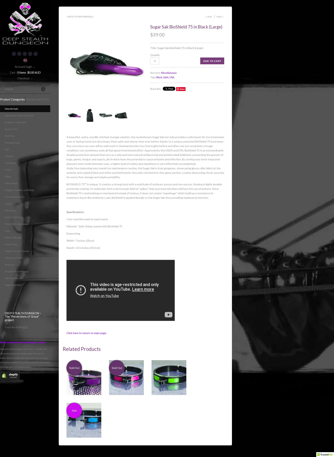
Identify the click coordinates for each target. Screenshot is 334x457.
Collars (8, 169)
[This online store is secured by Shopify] (10, 379)
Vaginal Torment (13, 284)
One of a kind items (15, 196)
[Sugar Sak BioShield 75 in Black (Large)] (105, 64)
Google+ (30, 54)
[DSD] (25, 5)
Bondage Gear (12, 142)
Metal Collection (13, 237)
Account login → (25, 66)
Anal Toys (10, 135)
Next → (220, 16)
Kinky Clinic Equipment (17, 223)
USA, (172, 77)
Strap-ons (10, 264)
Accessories (11, 129)
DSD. (25, 327)
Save (182, 89)
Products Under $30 (15, 122)
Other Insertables (14, 257)
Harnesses (10, 210)
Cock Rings (10, 162)
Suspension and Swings (17, 271)
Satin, (166, 77)
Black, (159, 77)
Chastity (9, 156)
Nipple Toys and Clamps (17, 251)
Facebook (14, 54)
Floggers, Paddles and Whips (19, 190)
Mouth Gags (11, 244)
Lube (7, 230)
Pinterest (25, 54)
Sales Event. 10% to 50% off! (19, 115)
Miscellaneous (169, 72)
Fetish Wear (11, 183)
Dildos (8, 176)
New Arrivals (11, 108)
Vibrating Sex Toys (14, 278)
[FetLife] (25, 60)
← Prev (208, 16)
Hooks (8, 203)
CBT (7, 149)
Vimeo (35, 54)
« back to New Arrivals (79, 16)
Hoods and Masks (14, 217)
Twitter (19, 54)
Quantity (155, 55)
